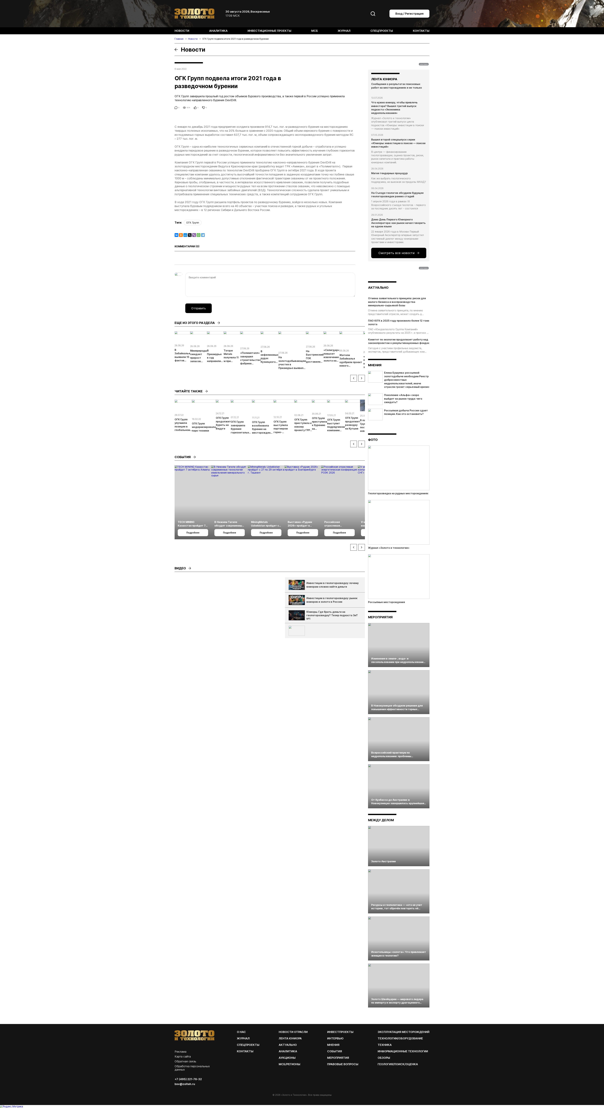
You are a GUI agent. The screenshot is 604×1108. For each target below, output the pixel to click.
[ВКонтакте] (176, 235)
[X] (190, 235)
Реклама (180, 1051)
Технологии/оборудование (400, 1038)
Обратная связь (185, 1061)
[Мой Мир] (185, 235)
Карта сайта (183, 1056)
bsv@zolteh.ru (185, 1084)
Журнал (344, 30)
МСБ (314, 30)
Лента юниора (290, 1038)
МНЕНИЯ (333, 1044)
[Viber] (194, 235)
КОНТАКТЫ (245, 1051)
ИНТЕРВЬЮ (335, 1038)
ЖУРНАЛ (243, 1038)
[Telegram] (203, 235)
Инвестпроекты (340, 1032)
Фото (373, 440)
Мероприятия (380, 617)
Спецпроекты (381, 30)
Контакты (421, 30)
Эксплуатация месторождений (403, 1032)
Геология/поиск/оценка (398, 1064)
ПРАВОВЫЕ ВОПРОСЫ (342, 1064)
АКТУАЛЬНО (378, 287)
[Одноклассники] (181, 235)
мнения (374, 365)
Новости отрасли (293, 1032)
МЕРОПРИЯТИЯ (338, 1057)
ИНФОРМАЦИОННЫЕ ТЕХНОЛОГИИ (403, 1051)
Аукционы (287, 1057)
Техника (385, 1044)
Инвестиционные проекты (269, 30)
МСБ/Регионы (289, 1064)
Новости (182, 30)
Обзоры (384, 1057)
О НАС (241, 1032)
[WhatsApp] (198, 235)
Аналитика (218, 30)
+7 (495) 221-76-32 (188, 1079)
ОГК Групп (192, 222)
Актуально (288, 1044)
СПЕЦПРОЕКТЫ (248, 1044)
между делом (381, 820)
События (334, 1051)
